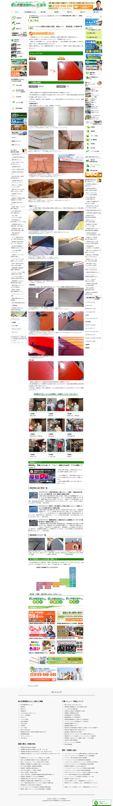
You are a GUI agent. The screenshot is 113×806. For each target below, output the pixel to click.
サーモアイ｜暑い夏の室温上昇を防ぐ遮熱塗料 (75, 757)
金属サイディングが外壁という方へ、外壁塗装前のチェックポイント (81, 787)
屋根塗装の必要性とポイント (71, 725)
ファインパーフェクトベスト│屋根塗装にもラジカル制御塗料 (79, 755)
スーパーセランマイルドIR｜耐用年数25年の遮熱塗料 (77, 759)
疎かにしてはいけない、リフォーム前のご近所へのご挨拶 (35, 762)
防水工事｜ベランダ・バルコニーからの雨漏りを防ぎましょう (79, 734)
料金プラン (69, 12)
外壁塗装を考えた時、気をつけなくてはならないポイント (35, 778)
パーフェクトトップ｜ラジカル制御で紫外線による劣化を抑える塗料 (81, 753)
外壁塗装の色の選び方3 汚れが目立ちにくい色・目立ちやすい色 (36, 751)
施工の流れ (43, 12)
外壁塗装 (32, 99)
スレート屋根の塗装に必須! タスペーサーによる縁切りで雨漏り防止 (37, 782)
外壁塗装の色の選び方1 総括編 (28, 747)
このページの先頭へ (34, 685)
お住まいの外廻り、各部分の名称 (29, 772)
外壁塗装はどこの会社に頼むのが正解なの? (31, 785)
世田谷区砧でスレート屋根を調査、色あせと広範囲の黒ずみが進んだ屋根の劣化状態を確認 (74, 552)
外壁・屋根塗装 (46, 99)
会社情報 (23, 725)
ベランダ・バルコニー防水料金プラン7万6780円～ (76, 721)
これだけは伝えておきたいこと (28, 713)
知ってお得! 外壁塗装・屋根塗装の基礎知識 (31, 766)
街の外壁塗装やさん (56, 800)
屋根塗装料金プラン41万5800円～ (72, 717)
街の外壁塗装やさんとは (30, 12)
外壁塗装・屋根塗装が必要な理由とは (30, 768)
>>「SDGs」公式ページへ (17, 342)
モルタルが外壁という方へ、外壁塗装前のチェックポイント (79, 780)
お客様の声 (23, 711)
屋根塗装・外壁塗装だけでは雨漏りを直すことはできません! (35, 764)
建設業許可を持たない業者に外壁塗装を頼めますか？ (33, 731)
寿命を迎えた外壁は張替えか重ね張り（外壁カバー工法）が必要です (81, 727)
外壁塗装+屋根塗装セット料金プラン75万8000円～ (76, 719)
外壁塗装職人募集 (25, 734)
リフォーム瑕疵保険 (25, 715)
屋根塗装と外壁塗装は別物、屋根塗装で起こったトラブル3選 (35, 780)
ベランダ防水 (55, 99)
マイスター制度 (24, 719)
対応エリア (82, 12)
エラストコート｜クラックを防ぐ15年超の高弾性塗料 (77, 770)
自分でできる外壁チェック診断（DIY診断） (31, 770)
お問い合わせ (96, 12)
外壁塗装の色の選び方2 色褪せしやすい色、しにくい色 (34, 749)
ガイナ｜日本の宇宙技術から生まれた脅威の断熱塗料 (77, 774)
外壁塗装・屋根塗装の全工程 (71, 713)
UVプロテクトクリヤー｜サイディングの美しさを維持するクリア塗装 (81, 772)
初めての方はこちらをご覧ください (73, 704)
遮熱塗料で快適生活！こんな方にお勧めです (75, 766)
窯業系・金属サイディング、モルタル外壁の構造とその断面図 (36, 789)
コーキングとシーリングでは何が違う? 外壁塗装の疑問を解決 (36, 787)
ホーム (16, 12)
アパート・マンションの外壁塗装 (72, 742)
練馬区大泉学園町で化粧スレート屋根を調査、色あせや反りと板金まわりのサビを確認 (37, 552)
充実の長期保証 (24, 721)
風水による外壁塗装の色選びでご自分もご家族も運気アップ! (35, 759)
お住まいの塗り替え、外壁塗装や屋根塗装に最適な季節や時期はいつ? (38, 774)
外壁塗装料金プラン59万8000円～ (72, 715)
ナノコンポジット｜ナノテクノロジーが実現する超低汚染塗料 (79, 768)
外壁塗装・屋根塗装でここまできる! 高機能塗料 (32, 776)
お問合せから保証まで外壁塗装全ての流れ (74, 711)
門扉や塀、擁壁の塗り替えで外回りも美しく (75, 729)
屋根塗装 (38, 99)
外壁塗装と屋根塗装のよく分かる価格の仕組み (75, 706)
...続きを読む (45, 502)
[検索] (101, 16)
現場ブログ (23, 709)
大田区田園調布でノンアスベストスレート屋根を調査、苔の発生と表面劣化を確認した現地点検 (56, 552)
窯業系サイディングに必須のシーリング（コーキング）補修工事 (80, 736)
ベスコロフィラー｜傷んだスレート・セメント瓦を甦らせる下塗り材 (81, 762)
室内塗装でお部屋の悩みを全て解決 (73, 731)
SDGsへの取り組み (25, 729)
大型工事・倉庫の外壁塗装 (70, 740)
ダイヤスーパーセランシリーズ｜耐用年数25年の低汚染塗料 (79, 764)
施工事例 (56, 12)
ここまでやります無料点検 (70, 709)
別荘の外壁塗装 (68, 744)
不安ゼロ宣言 (24, 723)
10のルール (23, 717)
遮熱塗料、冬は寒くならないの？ (72, 778)
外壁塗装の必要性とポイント (71, 723)
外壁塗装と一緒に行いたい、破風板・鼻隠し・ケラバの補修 (79, 738)
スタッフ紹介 (24, 727)
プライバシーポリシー (26, 736)
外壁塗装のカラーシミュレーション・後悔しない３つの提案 (35, 757)
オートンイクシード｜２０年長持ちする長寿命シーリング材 (79, 776)
